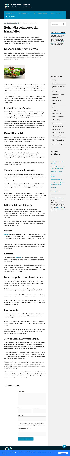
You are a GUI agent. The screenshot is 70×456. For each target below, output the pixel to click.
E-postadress (36, 407)
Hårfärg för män (57, 91)
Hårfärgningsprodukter (58, 94)
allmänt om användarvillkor (58, 209)
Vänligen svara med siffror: (24, 428)
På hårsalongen (10, 16)
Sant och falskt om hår (58, 116)
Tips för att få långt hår (58, 144)
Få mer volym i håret (58, 135)
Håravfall (55, 107)
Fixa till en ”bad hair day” (59, 132)
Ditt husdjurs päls (57, 123)
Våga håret (53, 187)
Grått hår (55, 83)
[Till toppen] (64, 446)
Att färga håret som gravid (57, 171)
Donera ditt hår (57, 119)
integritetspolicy (60, 207)
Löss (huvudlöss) (57, 100)
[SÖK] (64, 24)
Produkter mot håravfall (13, 23)
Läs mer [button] (4, 453)
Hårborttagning (55, 13)
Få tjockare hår (56, 129)
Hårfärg (54, 79)
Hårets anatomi (57, 113)
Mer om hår (55, 110)
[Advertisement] (60, 61)
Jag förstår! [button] (63, 453)
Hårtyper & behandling (40, 13)
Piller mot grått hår (55, 190)
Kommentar (21, 391)
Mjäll (54, 103)
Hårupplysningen (20, 4)
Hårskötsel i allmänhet (57, 126)
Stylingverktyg (10, 13)
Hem (5, 23)
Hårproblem (55, 97)
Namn (19, 407)
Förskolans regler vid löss (56, 179)
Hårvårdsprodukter (24, 13)
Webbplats (20, 415)
